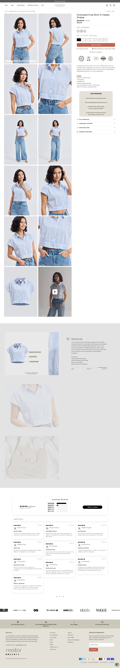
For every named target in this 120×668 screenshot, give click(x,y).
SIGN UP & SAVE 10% (47, 345)
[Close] (87, 312)
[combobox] (39, 338)
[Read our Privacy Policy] (83, 352)
